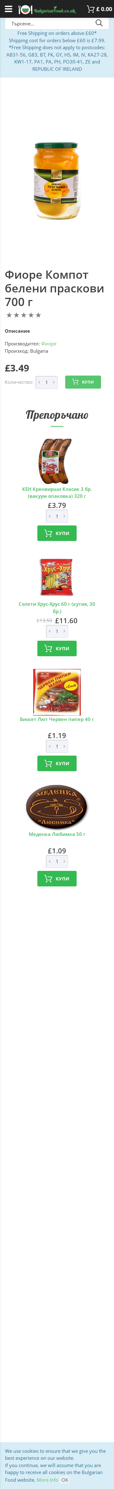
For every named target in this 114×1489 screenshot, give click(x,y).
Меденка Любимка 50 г (57, 834)
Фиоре (48, 343)
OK (64, 1480)
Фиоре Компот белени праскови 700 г (54, 288)
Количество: (19, 382)
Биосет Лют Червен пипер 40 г (57, 719)
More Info (47, 1480)
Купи (88, 382)
